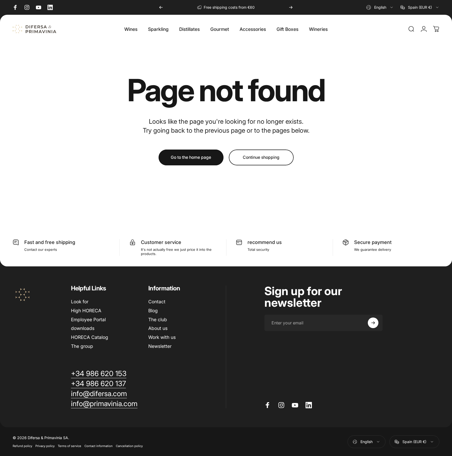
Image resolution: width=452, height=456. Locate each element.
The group (82, 346)
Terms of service (69, 446)
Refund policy (22, 446)
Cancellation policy (129, 446)
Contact (156, 301)
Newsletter (160, 346)
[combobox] (380, 7)
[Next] (291, 7)
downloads (82, 328)
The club (157, 319)
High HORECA (86, 310)
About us (158, 328)
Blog (153, 310)
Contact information (98, 446)
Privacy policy (45, 446)
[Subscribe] (373, 323)
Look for (79, 301)
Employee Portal (88, 319)
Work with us (162, 337)
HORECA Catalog (89, 337)
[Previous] (161, 7)
